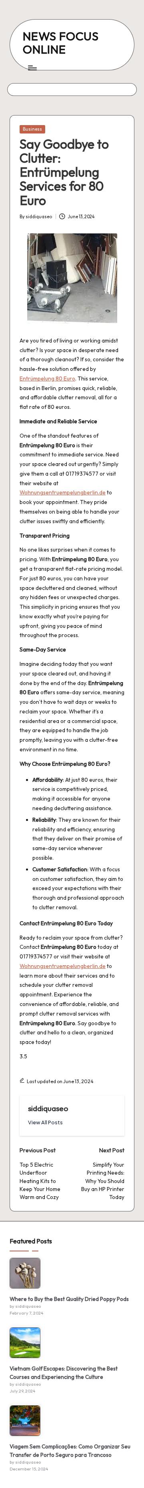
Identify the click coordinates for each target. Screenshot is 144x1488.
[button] (45, 1122)
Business (32, 129)
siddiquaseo (48, 1108)
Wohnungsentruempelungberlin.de (63, 492)
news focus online (61, 43)
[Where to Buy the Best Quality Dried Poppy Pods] (25, 1273)
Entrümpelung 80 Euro (47, 378)
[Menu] (32, 68)
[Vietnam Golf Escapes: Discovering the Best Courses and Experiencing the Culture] (25, 1343)
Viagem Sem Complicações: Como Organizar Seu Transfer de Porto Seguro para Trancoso (70, 1450)
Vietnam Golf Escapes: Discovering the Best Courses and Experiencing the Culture (64, 1372)
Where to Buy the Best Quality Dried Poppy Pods (69, 1299)
